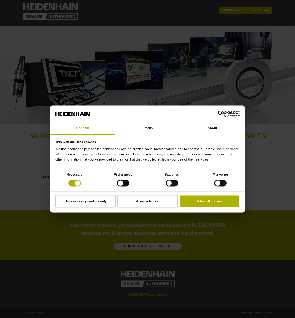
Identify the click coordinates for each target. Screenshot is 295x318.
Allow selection (147, 201)
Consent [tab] (82, 128)
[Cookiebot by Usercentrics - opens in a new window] (221, 114)
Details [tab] (147, 128)
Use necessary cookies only (85, 201)
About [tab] (212, 128)
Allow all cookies (209, 201)
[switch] (123, 183)
